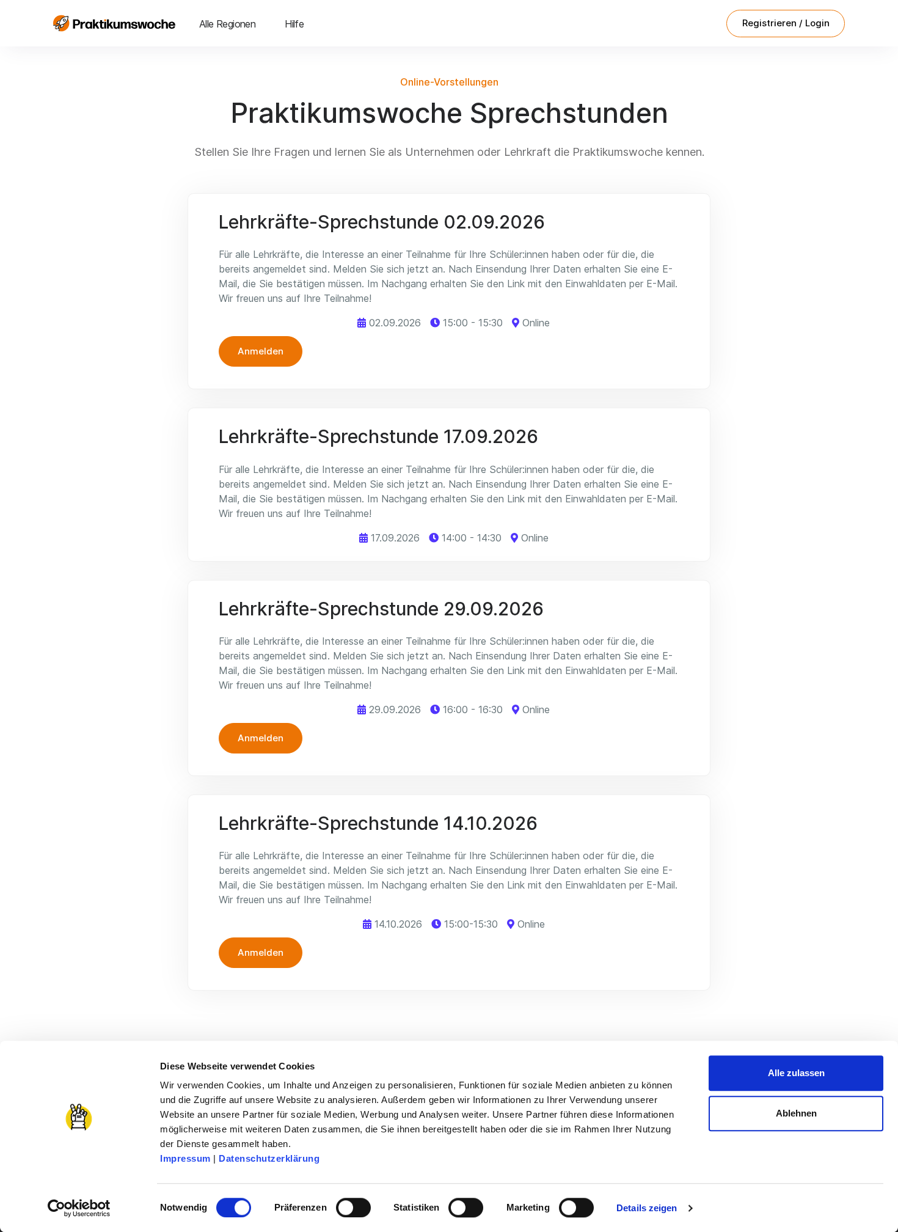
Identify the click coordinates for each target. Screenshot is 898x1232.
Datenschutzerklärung (269, 1158)
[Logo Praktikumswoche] (114, 23)
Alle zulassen (796, 1073)
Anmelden (260, 351)
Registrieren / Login (786, 23)
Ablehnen (796, 1113)
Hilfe (294, 24)
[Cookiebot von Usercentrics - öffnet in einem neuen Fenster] (79, 1208)
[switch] (353, 1207)
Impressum (185, 1158)
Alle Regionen (227, 24)
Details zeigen (646, 1208)
